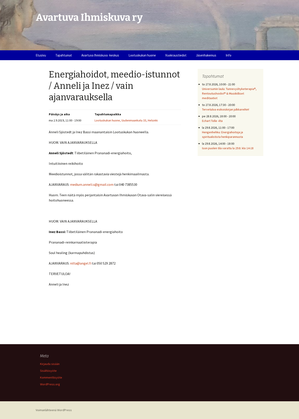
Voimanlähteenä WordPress (54, 410)
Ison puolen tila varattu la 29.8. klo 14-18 (227, 148)
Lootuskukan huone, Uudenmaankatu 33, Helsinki (126, 120)
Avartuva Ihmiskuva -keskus (100, 55)
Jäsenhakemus (206, 55)
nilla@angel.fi (80, 263)
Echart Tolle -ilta (212, 121)
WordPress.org (50, 384)
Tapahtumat (63, 55)
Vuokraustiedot (175, 55)
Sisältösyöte (48, 371)
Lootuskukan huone (142, 55)
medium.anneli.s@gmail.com (92, 184)
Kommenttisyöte (51, 377)
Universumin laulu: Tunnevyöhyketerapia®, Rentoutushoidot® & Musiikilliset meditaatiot (229, 93)
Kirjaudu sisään (50, 364)
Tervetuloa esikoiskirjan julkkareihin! (225, 109)
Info (228, 55)
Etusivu (41, 55)
